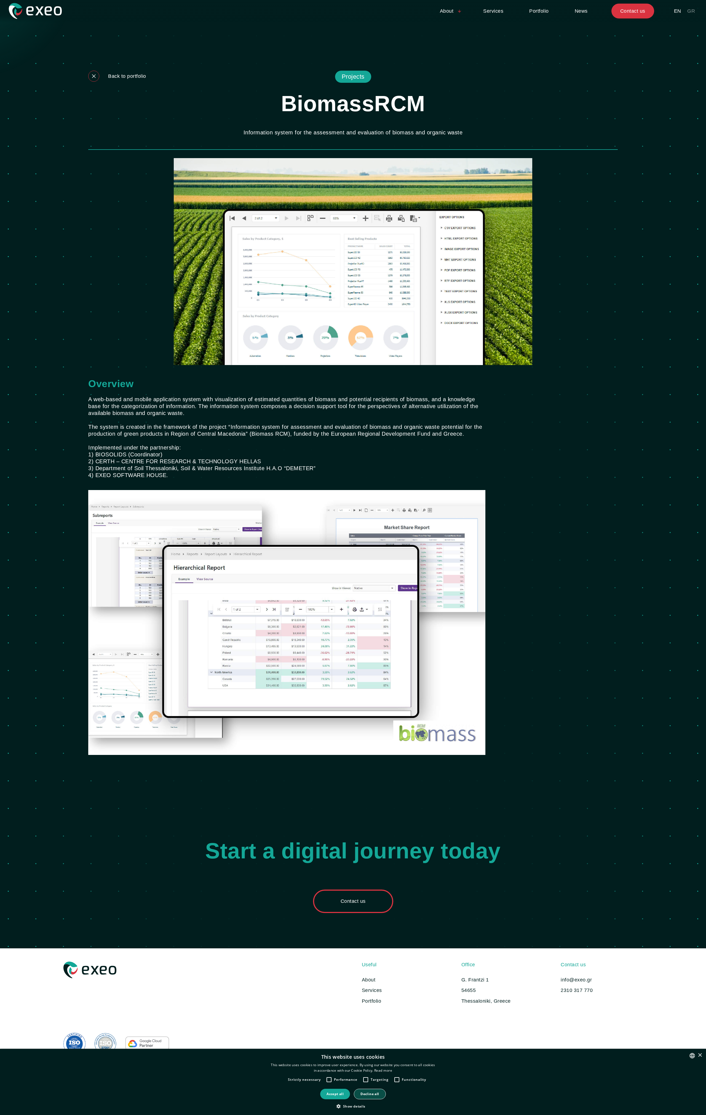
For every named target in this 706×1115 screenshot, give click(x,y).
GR (691, 11)
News (581, 11)
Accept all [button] (335, 1094)
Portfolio (539, 11)
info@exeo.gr (576, 980)
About (369, 980)
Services (493, 11)
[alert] (353, 1082)
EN (677, 11)
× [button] (700, 1055)
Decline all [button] (369, 1094)
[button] (353, 1105)
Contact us (632, 11)
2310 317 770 (577, 990)
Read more (383, 1070)
